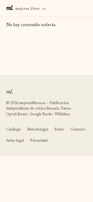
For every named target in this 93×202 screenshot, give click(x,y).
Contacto (77, 130)
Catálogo (13, 130)
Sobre (59, 130)
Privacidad (39, 141)
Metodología (37, 130)
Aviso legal (15, 141)
